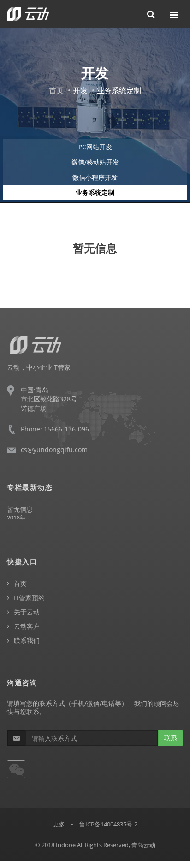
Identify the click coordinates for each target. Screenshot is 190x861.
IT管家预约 (29, 597)
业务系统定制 (95, 192)
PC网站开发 (95, 146)
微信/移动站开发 (95, 162)
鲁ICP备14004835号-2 (108, 824)
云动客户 (27, 626)
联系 (170, 737)
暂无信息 (20, 509)
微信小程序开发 (95, 177)
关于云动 (27, 611)
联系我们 (27, 640)
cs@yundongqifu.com (54, 449)
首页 (56, 90)
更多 (59, 824)
